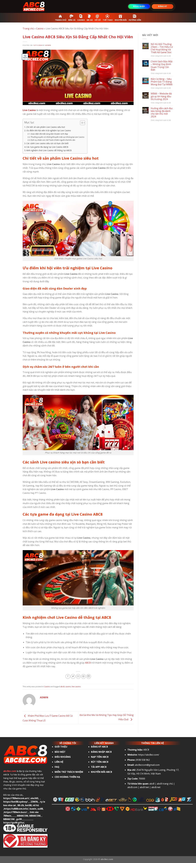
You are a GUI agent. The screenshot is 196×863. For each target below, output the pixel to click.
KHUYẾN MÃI (121, 20)
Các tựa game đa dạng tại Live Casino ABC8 (47, 147)
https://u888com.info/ (16, 808)
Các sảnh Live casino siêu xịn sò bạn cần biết (47, 143)
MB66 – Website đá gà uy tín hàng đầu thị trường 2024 (161, 96)
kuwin (33, 808)
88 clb (21, 805)
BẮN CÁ (71, 20)
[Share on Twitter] (73, 676)
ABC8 (88, 662)
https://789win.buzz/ (15, 812)
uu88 (40, 808)
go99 (19, 819)
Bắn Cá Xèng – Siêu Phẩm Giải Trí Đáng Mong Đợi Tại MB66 (161, 82)
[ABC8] (37, 6)
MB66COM (22, 815)
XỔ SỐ (98, 20)
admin (48, 45)
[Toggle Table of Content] (81, 122)
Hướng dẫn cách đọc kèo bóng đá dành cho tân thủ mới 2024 (162, 112)
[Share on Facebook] (67, 676)
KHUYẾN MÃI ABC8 (101, 771)
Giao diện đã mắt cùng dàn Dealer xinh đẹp (49, 134)
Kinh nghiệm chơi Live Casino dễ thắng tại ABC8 (48, 150)
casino (68, 686)
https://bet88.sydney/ (15, 801)
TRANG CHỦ (60, 20)
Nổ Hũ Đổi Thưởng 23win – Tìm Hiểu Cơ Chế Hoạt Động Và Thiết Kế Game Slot (162, 48)
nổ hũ (36, 805)
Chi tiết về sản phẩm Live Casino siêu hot (45, 127)
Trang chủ (28, 28)
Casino (39, 28)
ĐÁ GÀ (90, 20)
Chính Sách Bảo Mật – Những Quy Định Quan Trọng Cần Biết (161, 65)
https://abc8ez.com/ (148, 754)
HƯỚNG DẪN (135, 20)
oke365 (34, 798)
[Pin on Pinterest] (83, 676)
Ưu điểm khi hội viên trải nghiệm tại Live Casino (48, 130)
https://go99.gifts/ (13, 822)
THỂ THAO (108, 20)
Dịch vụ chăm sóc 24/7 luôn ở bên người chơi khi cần (53, 140)
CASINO (81, 20)
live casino (76, 686)
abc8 (62, 686)
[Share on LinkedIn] (88, 676)
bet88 (28, 805)
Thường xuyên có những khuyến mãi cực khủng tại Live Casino (57, 137)
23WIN (34, 801)
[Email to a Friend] (78, 676)
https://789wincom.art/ (16, 798)
